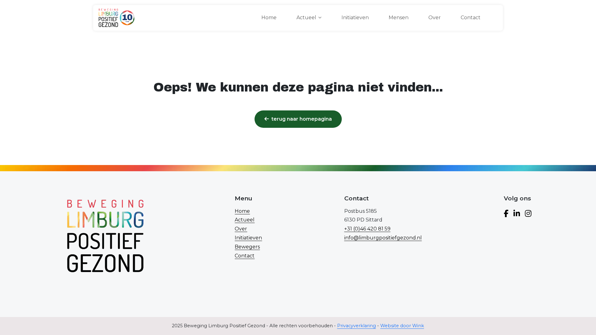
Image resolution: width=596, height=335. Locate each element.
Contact (471, 17)
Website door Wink (402, 325)
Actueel (245, 220)
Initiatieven (355, 17)
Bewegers (247, 247)
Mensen (399, 17)
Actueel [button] (306, 17)
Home (269, 17)
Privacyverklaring (356, 325)
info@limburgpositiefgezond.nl (383, 238)
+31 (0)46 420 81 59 (367, 229)
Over (434, 17)
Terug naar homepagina (301, 119)
